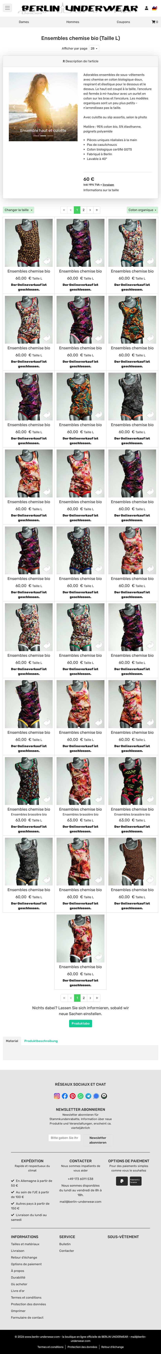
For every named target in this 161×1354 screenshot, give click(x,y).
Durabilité (18, 1277)
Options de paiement (26, 1264)
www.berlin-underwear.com (42, 1336)
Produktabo (81, 1023)
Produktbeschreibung (41, 1041)
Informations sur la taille (101, 190)
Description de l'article (81, 61)
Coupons (123, 22)
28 (92, 48)
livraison (108, 184)
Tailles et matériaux (25, 1244)
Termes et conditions (26, 1297)
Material (12, 1041)
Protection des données (28, 1304)
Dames (24, 22)
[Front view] (29, 243)
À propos (17, 1271)
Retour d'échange (24, 1257)
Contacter (66, 1251)
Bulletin (65, 1244)
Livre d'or (18, 1291)
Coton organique (141, 210)
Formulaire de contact (27, 1317)
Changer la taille (17, 210)
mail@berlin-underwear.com (80, 1202)
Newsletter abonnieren (97, 1140)
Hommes (72, 22)
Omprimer (18, 1311)
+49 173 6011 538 (80, 1179)
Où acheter (19, 1284)
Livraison (17, 1251)
